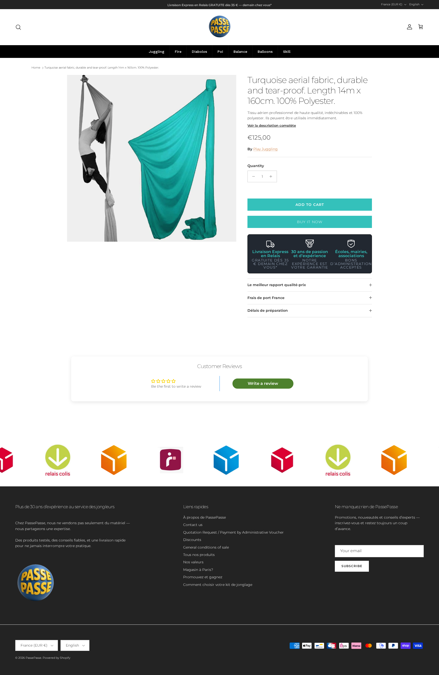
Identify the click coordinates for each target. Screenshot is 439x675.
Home (36, 68)
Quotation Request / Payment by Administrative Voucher (233, 532)
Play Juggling (265, 149)
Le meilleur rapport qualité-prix (276, 285)
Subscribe (351, 566)
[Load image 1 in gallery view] (151, 158)
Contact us (192, 524)
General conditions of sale (206, 547)
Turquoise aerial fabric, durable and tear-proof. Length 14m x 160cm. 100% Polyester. (101, 68)
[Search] (18, 27)
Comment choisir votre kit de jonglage (217, 584)
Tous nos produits (199, 554)
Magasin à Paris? (198, 569)
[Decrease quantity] (252, 176)
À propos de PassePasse (204, 517)
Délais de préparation (267, 310)
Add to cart (309, 204)
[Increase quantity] (272, 176)
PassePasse (33, 658)
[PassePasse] (220, 27)
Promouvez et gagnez (202, 577)
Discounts (192, 539)
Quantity (255, 165)
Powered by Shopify (56, 658)
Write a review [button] (263, 383)
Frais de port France (266, 297)
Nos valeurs (193, 562)
